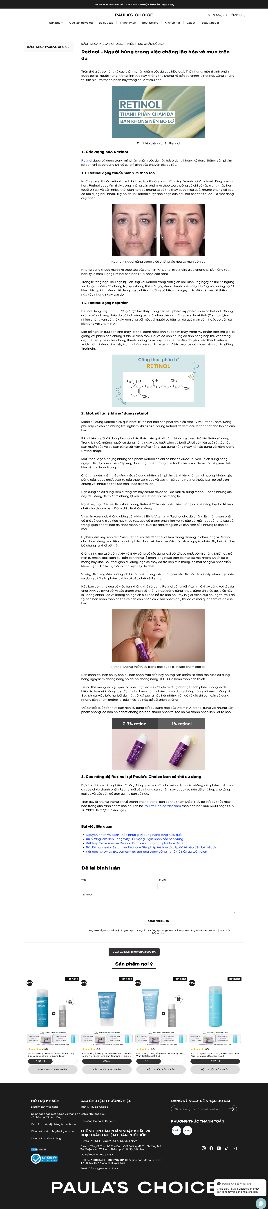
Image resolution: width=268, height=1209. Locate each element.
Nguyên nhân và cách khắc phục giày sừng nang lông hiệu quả (134, 835)
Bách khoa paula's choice (48, 47)
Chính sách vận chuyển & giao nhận (53, 1131)
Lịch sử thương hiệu (92, 1113)
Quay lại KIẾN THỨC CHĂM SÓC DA (134, 952)
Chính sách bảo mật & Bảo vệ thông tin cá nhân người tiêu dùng (55, 1115)
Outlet (191, 22)
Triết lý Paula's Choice (94, 1106)
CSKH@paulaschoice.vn (104, 1168)
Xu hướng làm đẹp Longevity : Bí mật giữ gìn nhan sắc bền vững (134, 839)
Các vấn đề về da (81, 22)
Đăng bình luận (158, 921)
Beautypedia (210, 22)
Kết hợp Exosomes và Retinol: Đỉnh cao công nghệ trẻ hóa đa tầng (137, 843)
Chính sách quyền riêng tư (183, 930)
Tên (83, 880)
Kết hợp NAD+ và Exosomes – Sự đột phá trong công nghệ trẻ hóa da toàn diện (146, 851)
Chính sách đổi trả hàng (46, 1138)
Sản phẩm (56, 22)
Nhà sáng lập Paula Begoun (97, 1121)
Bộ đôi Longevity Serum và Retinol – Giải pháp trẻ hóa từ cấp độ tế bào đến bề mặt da (151, 847)
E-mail (163, 880)
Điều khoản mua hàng (44, 1106)
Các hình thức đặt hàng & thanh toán (54, 1124)
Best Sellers (150, 22)
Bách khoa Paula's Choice (102, 44)
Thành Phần (128, 22)
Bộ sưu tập (106, 22)
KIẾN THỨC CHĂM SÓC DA (145, 44)
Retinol (86, 160)
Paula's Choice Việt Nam (162, 806)
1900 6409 (98, 1160)
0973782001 (116, 1160)
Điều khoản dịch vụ (214, 930)
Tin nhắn (86, 895)
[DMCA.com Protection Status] (55, 1150)
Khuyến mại (173, 22)
